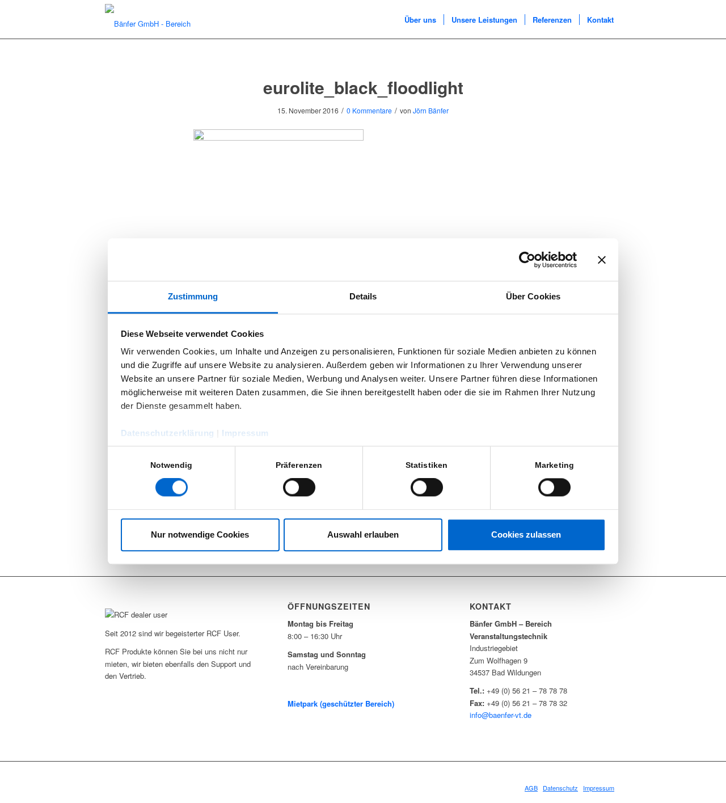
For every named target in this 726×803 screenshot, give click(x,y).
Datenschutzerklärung (167, 433)
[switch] (299, 488)
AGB (531, 787)
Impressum (245, 433)
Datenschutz (560, 787)
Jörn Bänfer (431, 110)
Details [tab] (363, 296)
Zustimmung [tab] (193, 296)
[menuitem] (420, 20)
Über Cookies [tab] (533, 296)
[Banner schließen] (602, 260)
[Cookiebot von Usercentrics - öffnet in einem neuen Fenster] (527, 259)
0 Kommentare (369, 110)
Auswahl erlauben (363, 534)
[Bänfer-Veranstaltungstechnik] (158, 20)
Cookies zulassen (526, 534)
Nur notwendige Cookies (200, 534)
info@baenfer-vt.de (500, 714)
